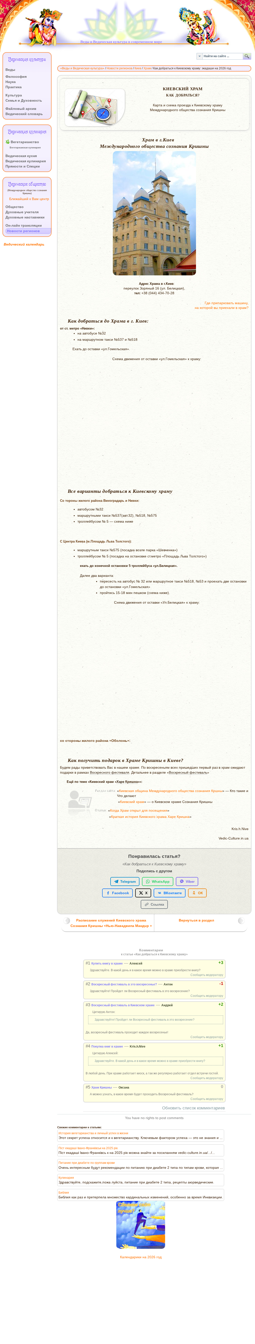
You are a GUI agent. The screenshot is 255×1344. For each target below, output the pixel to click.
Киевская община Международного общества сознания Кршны (170, 791)
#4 (88, 1046)
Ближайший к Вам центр (29, 199)
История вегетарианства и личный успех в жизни (93, 1133)
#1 (88, 963)
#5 (88, 1087)
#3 (88, 1005)
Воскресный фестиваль (188, 772)
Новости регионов (119, 68)
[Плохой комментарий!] (204, 963)
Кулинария (66, 1177)
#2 (88, 984)
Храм (147, 68)
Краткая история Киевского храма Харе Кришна (150, 817)
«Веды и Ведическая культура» (82, 68)
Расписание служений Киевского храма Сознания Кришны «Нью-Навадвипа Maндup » (111, 923)
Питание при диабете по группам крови (87, 1163)
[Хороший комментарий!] (199, 963)
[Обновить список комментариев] (167, 950)
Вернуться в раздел (196, 920)
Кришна (131, 782)
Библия (64, 1192)
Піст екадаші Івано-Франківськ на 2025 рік (88, 1148)
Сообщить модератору (207, 975)
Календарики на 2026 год (141, 1257)
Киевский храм (132, 802)
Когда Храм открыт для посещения (138, 810)
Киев (137, 68)
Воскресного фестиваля (109, 772)
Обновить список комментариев (193, 1108)
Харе (120, 782)
